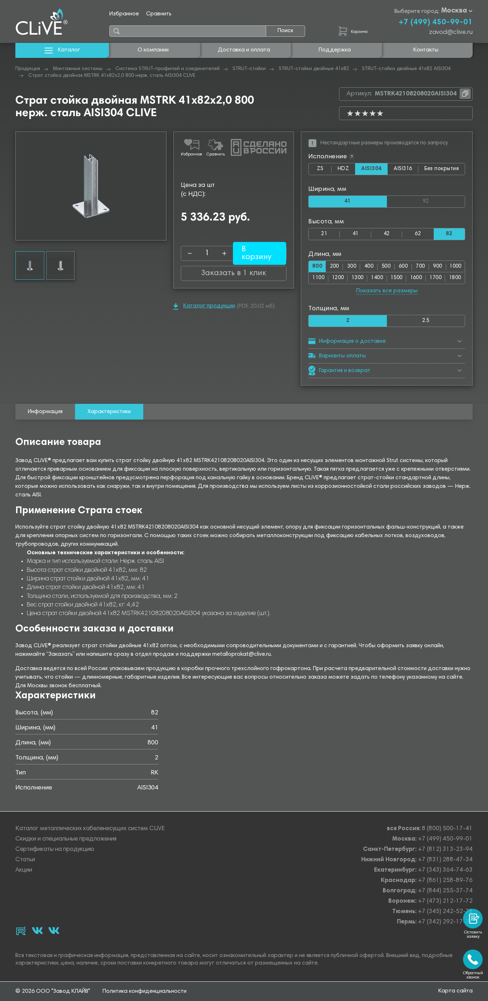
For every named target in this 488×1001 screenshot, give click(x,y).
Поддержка (335, 50)
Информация (45, 412)
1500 (396, 278)
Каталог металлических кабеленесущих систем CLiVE (90, 829)
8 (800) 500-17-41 (447, 829)
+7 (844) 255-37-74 (445, 891)
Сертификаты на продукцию (54, 850)
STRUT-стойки (249, 68)
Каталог (69, 50)
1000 (455, 266)
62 (418, 234)
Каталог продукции (209, 306)
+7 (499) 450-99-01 (435, 22)
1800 (455, 278)
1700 (435, 278)
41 (356, 234)
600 (403, 266)
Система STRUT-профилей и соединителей (167, 68)
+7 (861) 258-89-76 (445, 881)
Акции (23, 870)
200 (334, 266)
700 (420, 266)
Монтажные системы (78, 68)
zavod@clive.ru (451, 32)
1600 (416, 278)
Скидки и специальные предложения (65, 839)
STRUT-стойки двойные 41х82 (314, 68)
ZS (324, 170)
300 (351, 266)
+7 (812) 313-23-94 (445, 850)
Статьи (25, 860)
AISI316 (406, 170)
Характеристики (109, 412)
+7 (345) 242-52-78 (445, 912)
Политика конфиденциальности (144, 991)
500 (386, 266)
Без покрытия (441, 169)
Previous (21, 186)
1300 (358, 278)
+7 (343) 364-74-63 (445, 870)
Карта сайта (455, 991)
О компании (153, 50)
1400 (377, 278)
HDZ (346, 170)
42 (387, 234)
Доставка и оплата (244, 50)
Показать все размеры (387, 291)
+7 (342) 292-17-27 (445, 922)
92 (444, 200)
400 (368, 266)
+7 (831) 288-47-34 (445, 860)
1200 (338, 278)
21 (324, 234)
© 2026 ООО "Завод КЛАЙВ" (52, 991)
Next (160, 186)
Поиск (285, 31)
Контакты (425, 50)
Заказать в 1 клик (233, 273)
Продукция (27, 68)
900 (437, 266)
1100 (318, 278)
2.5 (425, 320)
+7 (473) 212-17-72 (445, 901)
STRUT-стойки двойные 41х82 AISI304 (406, 68)
